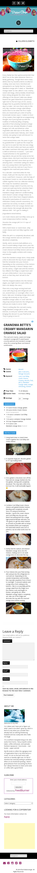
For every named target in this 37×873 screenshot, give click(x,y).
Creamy (21, 380)
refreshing (21, 386)
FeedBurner (22, 790)
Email (5, 671)
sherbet (28, 386)
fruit (31, 380)
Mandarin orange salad (23, 383)
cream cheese (23, 378)
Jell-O (20, 382)
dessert (20, 369)
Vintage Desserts (24, 374)
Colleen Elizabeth (26, 41)
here (7, 817)
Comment (7, 641)
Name (6, 663)
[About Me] (14, 716)
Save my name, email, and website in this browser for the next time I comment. (18, 690)
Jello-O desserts (23, 372)
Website (6, 679)
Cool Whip (25, 376)
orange (30, 384)
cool (19, 376)
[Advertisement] (19, 836)
